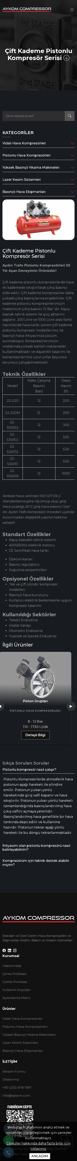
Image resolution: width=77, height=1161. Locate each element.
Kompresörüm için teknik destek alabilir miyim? (35, 863)
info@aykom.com (16, 1095)
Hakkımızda (11, 966)
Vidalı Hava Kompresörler (22, 1019)
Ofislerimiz (10, 1079)
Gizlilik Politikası (14, 982)
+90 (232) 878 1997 (17, 1087)
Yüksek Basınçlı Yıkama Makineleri (30, 167)
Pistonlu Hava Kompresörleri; (35, 710)
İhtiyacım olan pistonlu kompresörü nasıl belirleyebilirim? (36, 848)
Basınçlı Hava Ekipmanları (24, 192)
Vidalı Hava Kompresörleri (24, 143)
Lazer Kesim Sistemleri (21, 180)
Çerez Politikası (14, 974)
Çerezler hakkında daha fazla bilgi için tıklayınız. (38, 1146)
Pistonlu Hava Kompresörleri (26, 155)
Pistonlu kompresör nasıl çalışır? (29, 770)
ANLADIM (39, 1156)
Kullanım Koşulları (16, 990)
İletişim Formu (13, 1071)
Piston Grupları (35, 701)
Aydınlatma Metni (16, 998)
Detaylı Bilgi (35, 735)
